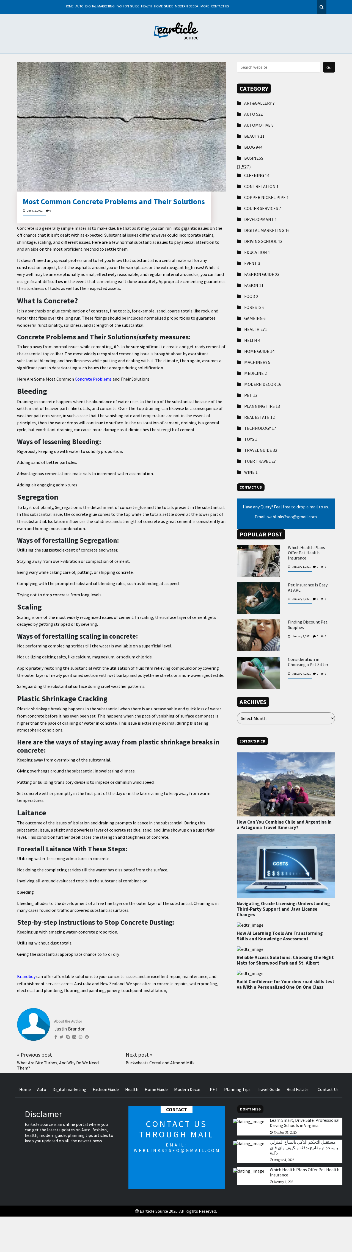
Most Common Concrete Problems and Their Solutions (114, 201)
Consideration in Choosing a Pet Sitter (308, 662)
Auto (79, 6)
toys (250, 439)
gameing (255, 318)
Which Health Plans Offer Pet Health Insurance (306, 553)
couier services (262, 208)
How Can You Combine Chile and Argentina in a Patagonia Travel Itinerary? (284, 824)
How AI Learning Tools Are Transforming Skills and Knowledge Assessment (280, 936)
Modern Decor (187, 6)
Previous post (34, 1054)
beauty (254, 136)
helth (252, 340)
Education (257, 252)
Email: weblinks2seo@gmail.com (286, 516)
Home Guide (163, 6)
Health (146, 6)
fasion (253, 285)
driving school (263, 241)
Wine (251, 472)
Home (69, 6)
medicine (255, 373)
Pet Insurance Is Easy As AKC (308, 587)
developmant (260, 219)
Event (252, 263)
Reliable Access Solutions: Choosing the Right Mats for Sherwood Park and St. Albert (285, 960)
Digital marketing (100, 6)
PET (250, 395)
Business (253, 158)
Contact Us (220, 6)
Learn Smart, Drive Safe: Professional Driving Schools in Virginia (305, 1123)
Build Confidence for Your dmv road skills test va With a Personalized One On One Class (285, 984)
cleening (256, 175)
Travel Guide (260, 450)
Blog (253, 147)
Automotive (259, 125)
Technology (260, 428)
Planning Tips (262, 406)
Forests (254, 307)
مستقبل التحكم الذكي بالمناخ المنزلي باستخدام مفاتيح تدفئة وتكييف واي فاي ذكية (304, 1148)
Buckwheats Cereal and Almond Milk (160, 1062)
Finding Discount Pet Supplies (308, 624)
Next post (139, 1054)
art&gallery (259, 103)
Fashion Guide (128, 6)
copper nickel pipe (266, 197)
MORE (204, 6)
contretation (261, 186)
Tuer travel (260, 461)
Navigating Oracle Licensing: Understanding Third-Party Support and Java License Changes (283, 909)
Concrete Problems (93, 379)
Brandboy (26, 976)
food (251, 296)
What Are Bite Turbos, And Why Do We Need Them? (58, 1065)
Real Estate (259, 417)
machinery (257, 362)
